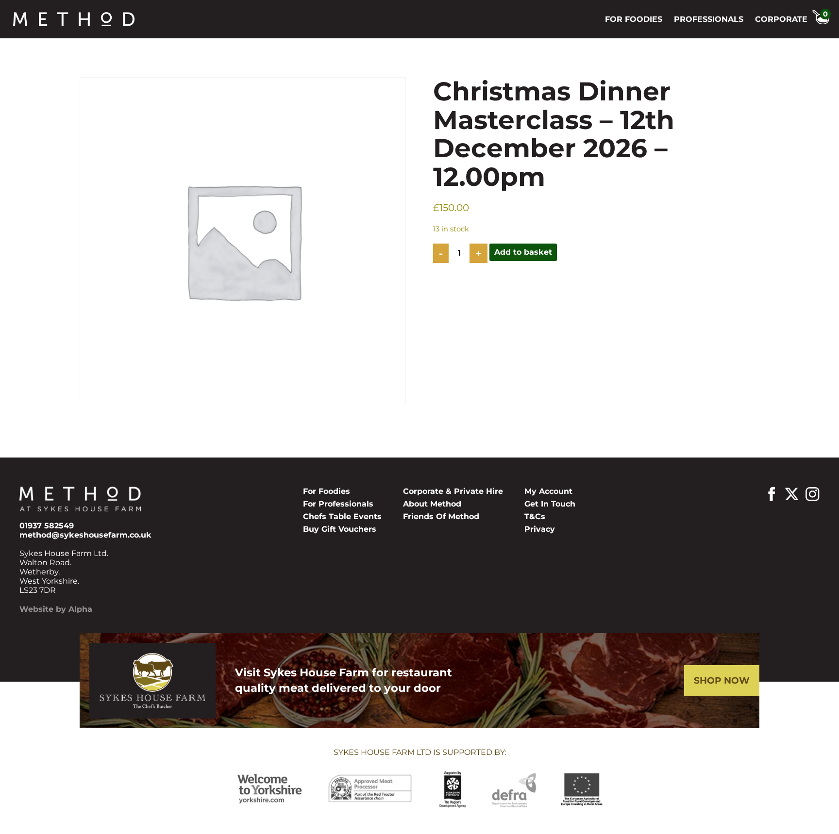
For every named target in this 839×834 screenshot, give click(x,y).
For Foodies (633, 19)
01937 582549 (46, 525)
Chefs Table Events (342, 516)
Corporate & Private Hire (453, 491)
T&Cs (534, 516)
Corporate (781, 19)
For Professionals (338, 503)
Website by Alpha (55, 609)
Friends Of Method (441, 516)
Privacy (539, 529)
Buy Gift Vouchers (339, 529)
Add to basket (523, 252)
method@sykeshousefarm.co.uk (85, 535)
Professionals (708, 19)
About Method (432, 503)
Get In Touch (549, 503)
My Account (548, 491)
